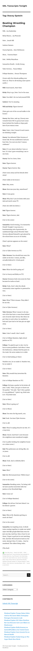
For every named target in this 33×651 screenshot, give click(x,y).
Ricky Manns (12, 559)
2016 (25, 552)
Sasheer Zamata (7, 561)
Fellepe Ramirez (7, 556)
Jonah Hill (5, 557)
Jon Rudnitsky (23, 556)
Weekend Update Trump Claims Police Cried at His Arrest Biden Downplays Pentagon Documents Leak (17, 615)
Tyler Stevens (10, 563)
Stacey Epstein (22, 561)
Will (24, 563)
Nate (7, 559)
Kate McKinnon (13, 557)
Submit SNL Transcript (10, 603)
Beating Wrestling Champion (14, 24)
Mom (4, 559)
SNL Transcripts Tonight (15, 6)
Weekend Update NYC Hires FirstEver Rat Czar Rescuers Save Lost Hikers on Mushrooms (17, 622)
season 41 (14, 561)
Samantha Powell (21, 559)
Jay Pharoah (15, 556)
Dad (21, 554)
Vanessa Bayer (18, 563)
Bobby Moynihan (7, 554)
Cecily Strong (16, 554)
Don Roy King (8, 552)
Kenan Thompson (23, 557)
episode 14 (26, 554)
